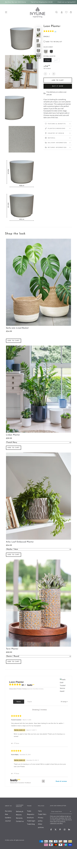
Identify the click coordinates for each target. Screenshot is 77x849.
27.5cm (48, 60)
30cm (56, 60)
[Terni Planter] (38, 603)
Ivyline (11, 840)
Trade (29, 811)
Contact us (20, 821)
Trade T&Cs (42, 814)
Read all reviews (61, 781)
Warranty (19, 818)
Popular (29, 701)
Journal (8, 821)
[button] (56, 12)
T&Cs (40, 811)
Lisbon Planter (13, 435)
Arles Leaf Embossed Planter (20, 542)
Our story (8, 811)
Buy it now (57, 86)
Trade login (31, 821)
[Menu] (6, 12)
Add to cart (14, 340)
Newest (19, 701)
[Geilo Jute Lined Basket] (38, 282)
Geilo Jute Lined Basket (17, 328)
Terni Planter (12, 649)
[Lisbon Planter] (38, 389)
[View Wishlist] (66, 12)
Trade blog (31, 824)
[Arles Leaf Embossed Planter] (38, 496)
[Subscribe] (71, 811)
